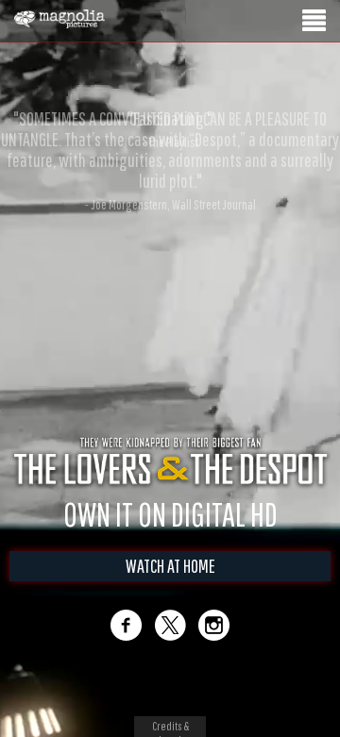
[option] (170, 129)
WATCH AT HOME (170, 566)
